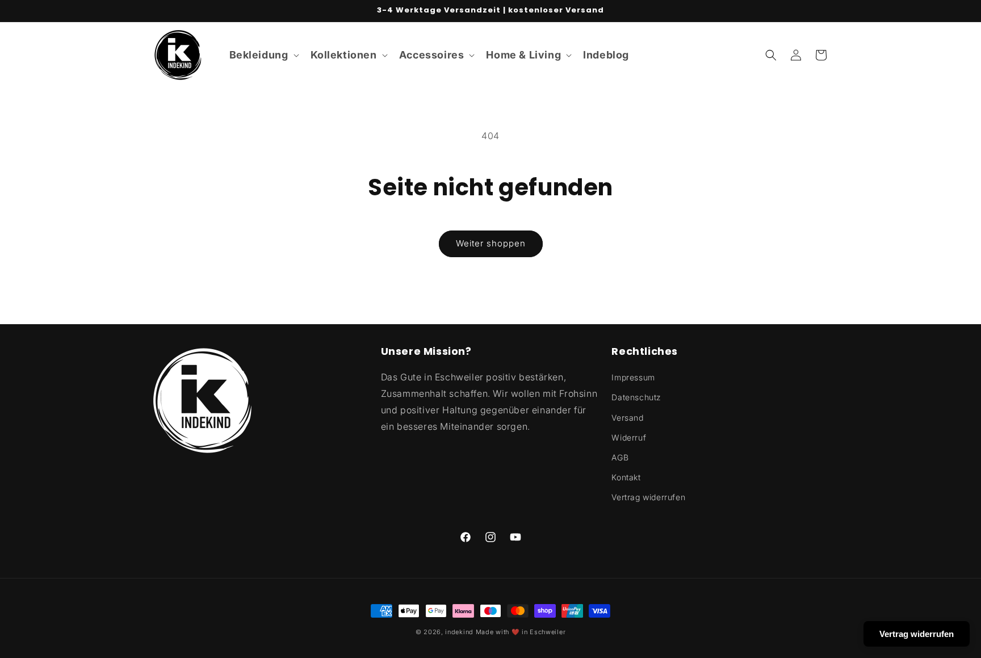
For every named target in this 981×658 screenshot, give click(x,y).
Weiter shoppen (491, 243)
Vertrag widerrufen (648, 497)
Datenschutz (636, 397)
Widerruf (628, 437)
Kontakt (625, 477)
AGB (619, 457)
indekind (459, 632)
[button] (263, 54)
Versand (627, 417)
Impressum (633, 377)
